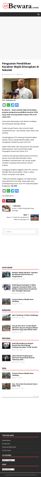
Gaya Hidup (7, 267)
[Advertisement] (20, 38)
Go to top (36, 396)
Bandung (6, 310)
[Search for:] (20, 232)
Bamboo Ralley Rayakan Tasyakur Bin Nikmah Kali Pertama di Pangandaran (25, 274)
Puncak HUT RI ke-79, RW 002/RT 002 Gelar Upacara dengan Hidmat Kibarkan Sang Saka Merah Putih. (25, 328)
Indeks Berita (6, 440)
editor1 (20, 74)
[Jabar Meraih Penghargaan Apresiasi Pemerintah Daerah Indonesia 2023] (6, 360)
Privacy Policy (6, 450)
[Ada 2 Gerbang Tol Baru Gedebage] (6, 319)
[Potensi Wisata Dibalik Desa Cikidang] (6, 303)
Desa (4, 368)
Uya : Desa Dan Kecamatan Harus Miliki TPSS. (24, 385)
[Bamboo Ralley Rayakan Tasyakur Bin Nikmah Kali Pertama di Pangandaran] (6, 277)
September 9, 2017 (10, 74)
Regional (6, 338)
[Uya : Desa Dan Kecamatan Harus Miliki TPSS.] (6, 388)
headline (10, 201)
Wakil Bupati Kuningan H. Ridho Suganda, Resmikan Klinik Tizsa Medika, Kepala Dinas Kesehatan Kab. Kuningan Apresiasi (24, 288)
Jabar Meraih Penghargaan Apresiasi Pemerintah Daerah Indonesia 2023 (23, 358)
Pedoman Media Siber (9, 447)
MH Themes (33, 475)
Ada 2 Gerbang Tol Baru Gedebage (25, 315)
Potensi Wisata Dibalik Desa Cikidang (22, 300)
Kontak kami (6, 444)
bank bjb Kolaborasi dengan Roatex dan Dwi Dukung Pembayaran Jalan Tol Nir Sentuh (24, 345)
